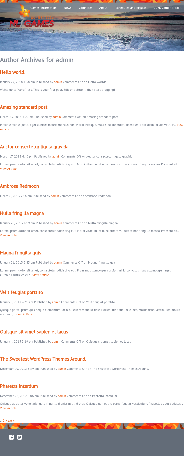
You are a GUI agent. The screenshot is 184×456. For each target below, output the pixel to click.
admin (58, 82)
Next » (10, 420)
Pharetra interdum (19, 386)
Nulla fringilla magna (22, 213)
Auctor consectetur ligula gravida (34, 146)
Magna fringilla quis (20, 253)
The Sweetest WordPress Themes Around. (43, 359)
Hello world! (13, 72)
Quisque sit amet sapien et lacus (34, 332)
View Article (8, 169)
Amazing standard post (23, 107)
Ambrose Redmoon (19, 186)
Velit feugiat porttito (21, 292)
